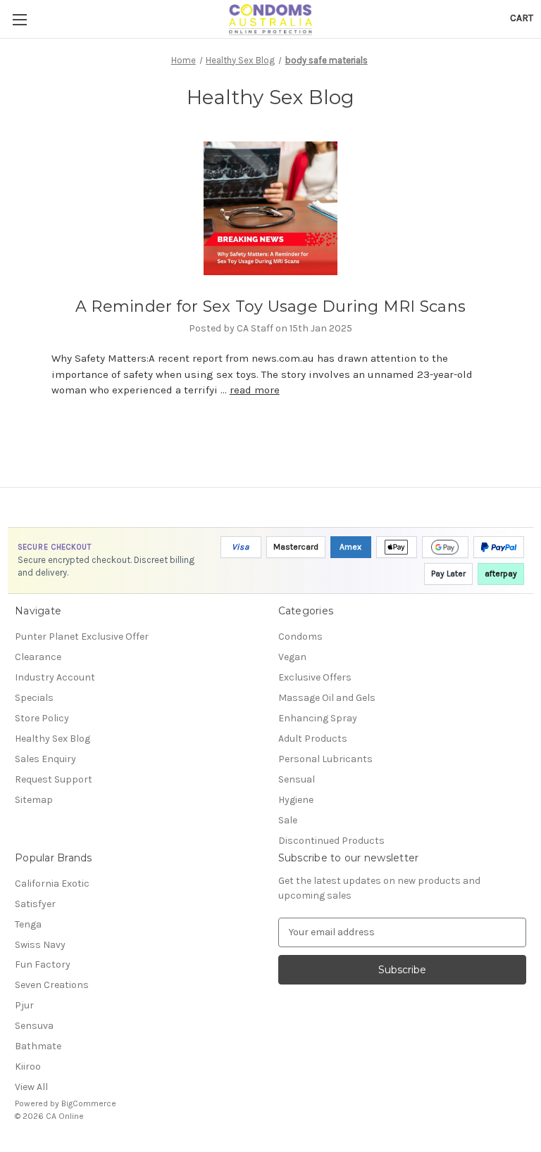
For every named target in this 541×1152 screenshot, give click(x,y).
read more (255, 390)
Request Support (53, 779)
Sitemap (34, 800)
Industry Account (55, 677)
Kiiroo (28, 1066)
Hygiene (295, 800)
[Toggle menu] (19, 19)
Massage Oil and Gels (326, 698)
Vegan (292, 657)
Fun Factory (42, 964)
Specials (34, 698)
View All (31, 1087)
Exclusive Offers (315, 677)
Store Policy (42, 718)
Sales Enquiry (45, 759)
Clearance (38, 657)
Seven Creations (52, 985)
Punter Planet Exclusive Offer (82, 637)
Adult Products (312, 739)
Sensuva (34, 1026)
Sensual (296, 779)
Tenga (28, 924)
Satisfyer (35, 904)
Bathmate (38, 1046)
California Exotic (52, 884)
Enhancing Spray (317, 718)
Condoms (300, 637)
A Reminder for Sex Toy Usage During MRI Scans (270, 306)
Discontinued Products (331, 841)
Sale (287, 820)
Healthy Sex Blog (52, 739)
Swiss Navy (40, 945)
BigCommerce (88, 1103)
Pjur (24, 1005)
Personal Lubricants (325, 759)
